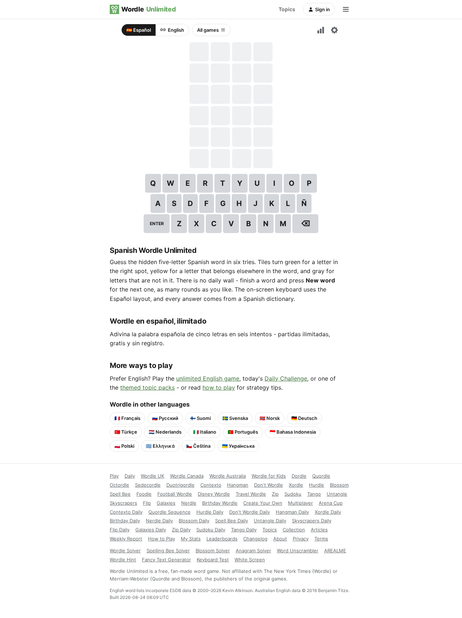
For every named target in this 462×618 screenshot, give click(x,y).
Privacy (301, 539)
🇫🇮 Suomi (200, 418)
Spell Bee (120, 494)
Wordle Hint (123, 559)
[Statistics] (320, 29)
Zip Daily (181, 529)
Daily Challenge (286, 378)
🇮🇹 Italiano (204, 432)
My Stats (191, 539)
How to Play (161, 539)
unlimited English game (207, 378)
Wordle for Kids (269, 476)
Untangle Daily (270, 520)
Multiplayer (300, 503)
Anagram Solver (253, 550)
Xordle (296, 485)
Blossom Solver (213, 550)
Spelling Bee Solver (168, 550)
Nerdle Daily (159, 520)
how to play (218, 387)
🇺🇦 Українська (238, 446)
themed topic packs (147, 387)
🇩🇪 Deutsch (304, 418)
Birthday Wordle (219, 503)
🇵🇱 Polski (124, 446)
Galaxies (166, 503)
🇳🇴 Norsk (270, 418)
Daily (130, 476)
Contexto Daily (126, 512)
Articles (319, 529)
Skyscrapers (123, 503)
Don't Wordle (268, 485)
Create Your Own (262, 503)
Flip (147, 503)
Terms (321, 539)
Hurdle (316, 485)
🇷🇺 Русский (165, 418)
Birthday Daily (125, 520)
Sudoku (292, 494)
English (176, 30)
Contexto (210, 485)
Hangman (237, 485)
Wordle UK (152, 476)
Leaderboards (221, 539)
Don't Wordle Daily (249, 512)
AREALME (335, 550)
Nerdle (188, 503)
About (280, 539)
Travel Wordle (251, 494)
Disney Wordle (214, 494)
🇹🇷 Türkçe (125, 432)
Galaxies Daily (150, 529)
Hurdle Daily (209, 512)
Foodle (144, 494)
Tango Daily (244, 529)
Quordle (321, 476)
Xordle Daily (328, 512)
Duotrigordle (180, 485)
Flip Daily (120, 529)
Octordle (119, 485)
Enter (157, 223)
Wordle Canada (187, 476)
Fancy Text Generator (166, 559)
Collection (294, 529)
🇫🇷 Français (127, 418)
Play (114, 476)
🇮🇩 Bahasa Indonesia (293, 432)
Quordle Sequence (169, 512)
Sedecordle (148, 485)
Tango (314, 494)
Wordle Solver (125, 550)
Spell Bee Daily (231, 520)
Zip (275, 494)
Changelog (255, 539)
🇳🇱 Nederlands (165, 432)
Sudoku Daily (210, 529)
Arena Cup (331, 503)
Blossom (339, 485)
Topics (287, 9)
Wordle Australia (227, 476)
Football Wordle (174, 494)
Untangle (337, 494)
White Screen (250, 559)
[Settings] (334, 29)
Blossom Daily (194, 520)
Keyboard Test (213, 559)
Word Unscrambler (297, 550)
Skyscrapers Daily (311, 520)
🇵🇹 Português (243, 432)
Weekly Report (126, 539)
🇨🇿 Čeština (198, 446)
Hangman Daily (292, 512)
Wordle (148, 9)
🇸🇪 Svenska (235, 418)
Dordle (299, 476)
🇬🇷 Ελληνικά (160, 446)
